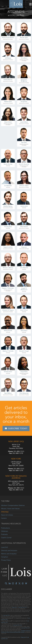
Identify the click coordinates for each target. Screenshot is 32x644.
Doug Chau (24, 101)
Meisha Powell (8, 330)
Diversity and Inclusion (9, 550)
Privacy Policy (6, 560)
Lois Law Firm (6, 615)
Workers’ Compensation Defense (13, 505)
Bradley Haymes (8, 206)
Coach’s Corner (6, 538)
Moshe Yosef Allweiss (8, 37)
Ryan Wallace (8, 393)
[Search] (6, 583)
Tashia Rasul (24, 330)
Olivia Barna (24, 58)
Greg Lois (24, 247)
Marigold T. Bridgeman (24, 80)
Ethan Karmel (24, 226)
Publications (5, 528)
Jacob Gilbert (24, 122)
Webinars (4, 531)
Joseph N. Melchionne (24, 288)
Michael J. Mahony (8, 267)
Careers (4, 518)
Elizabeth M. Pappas (8, 310)
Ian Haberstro (8, 185)
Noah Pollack (24, 310)
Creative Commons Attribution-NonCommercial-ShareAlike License (16, 631)
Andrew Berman (8, 79)
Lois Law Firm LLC (22, 607)
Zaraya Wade (24, 371)
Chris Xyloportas (24, 393)
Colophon (4, 557)
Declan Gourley (8, 164)
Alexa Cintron (8, 122)
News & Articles (7, 515)
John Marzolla (24, 267)
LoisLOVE (4, 547)
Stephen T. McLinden (8, 288)
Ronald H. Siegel (24, 351)
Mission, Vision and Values (10, 509)
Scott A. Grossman (24, 164)
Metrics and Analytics (9, 554)
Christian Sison (8, 371)
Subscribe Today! (17, 428)
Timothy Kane (8, 226)
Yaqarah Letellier (8, 247)
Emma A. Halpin (24, 185)
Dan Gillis (24, 142)
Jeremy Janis (24, 206)
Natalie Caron (8, 101)
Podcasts (4, 534)
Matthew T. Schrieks (8, 351)
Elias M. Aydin (24, 37)
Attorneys (5, 512)
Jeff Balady (8, 58)
